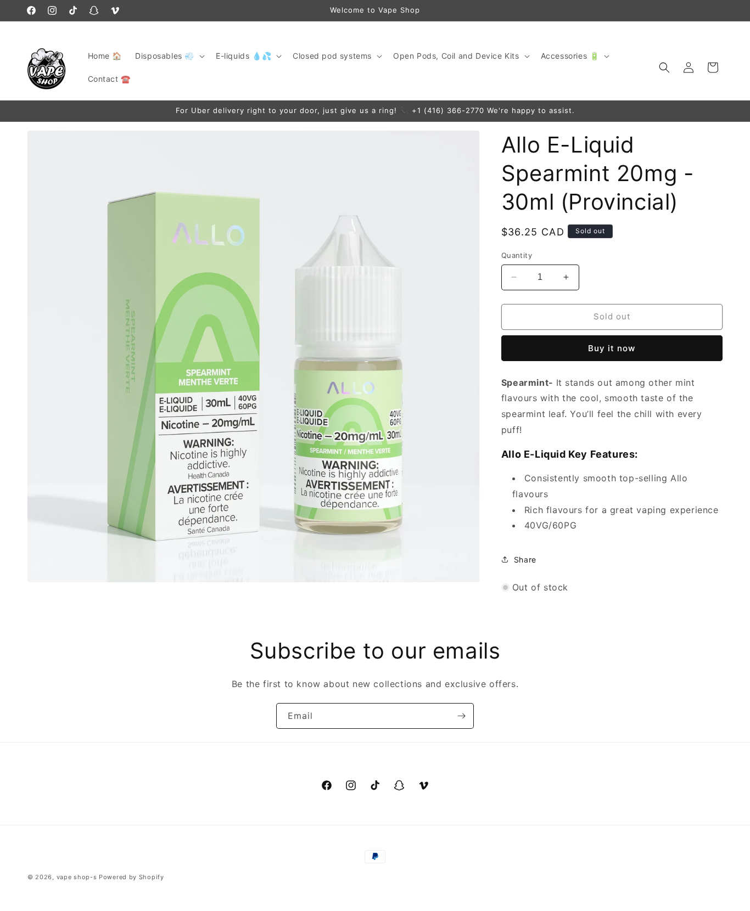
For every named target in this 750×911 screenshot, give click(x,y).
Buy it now (611, 348)
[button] (168, 56)
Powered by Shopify (131, 877)
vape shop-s (77, 877)
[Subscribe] (461, 716)
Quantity (516, 255)
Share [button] (525, 559)
